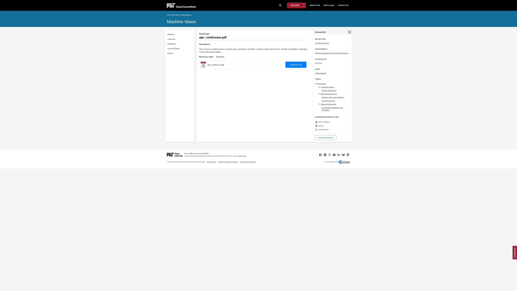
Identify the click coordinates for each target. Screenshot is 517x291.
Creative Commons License (228, 162)
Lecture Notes (173, 48)
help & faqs (329, 5)
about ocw (315, 5)
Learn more (242, 156)
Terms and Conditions (248, 162)
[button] (325, 137)
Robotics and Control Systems (333, 97)
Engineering (321, 84)
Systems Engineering (328, 104)
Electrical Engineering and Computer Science (331, 53)
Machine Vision (181, 21)
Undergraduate (320, 73)
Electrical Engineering (329, 94)
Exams (170, 53)
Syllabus (171, 34)
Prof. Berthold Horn (322, 43)
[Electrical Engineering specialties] (320, 94)
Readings (171, 44)
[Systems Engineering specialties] (320, 104)
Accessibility (211, 162)
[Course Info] (349, 32)
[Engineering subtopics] (316, 84)
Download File (296, 65)
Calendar (171, 39)
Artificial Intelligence (329, 91)
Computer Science (327, 87)
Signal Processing (328, 101)
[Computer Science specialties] (320, 87)
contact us (343, 5)
